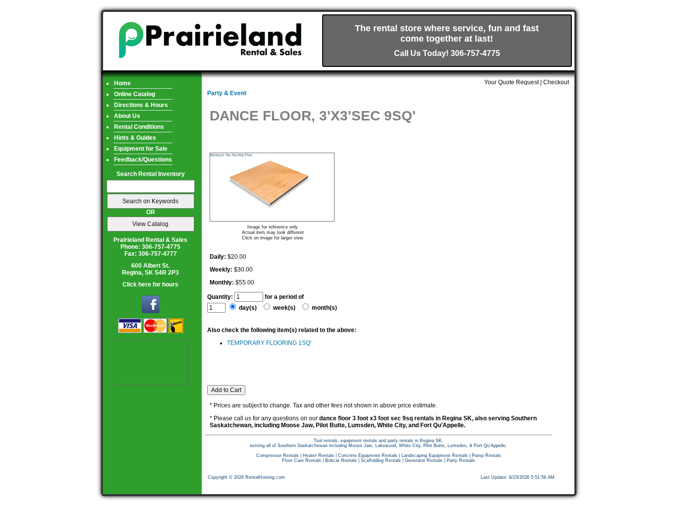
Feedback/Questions (143, 159)
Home (122, 83)
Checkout (556, 82)
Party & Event (226, 93)
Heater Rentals (318, 455)
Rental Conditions (139, 126)
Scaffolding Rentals (381, 460)
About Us (127, 116)
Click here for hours (150, 284)
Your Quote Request (511, 82)
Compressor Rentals (277, 455)
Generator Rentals (424, 460)
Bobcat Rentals (341, 460)
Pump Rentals (486, 455)
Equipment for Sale (141, 148)
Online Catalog (134, 94)
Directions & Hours (141, 105)
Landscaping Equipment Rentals (434, 455)
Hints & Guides (135, 137)
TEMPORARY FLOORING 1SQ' (269, 343)
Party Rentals (461, 460)
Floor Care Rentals (301, 460)
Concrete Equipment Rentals (367, 455)
